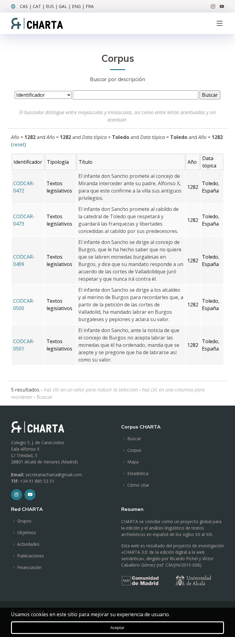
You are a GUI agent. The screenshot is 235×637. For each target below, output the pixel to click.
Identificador (27, 162)
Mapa (133, 462)
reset (18, 144)
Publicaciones (30, 556)
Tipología (58, 162)
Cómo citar (138, 485)
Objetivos (26, 532)
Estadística (137, 473)
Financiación (29, 567)
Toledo (210, 183)
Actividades (28, 544)
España (210, 190)
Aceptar (117, 627)
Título (85, 162)
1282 (192, 187)
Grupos (24, 521)
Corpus (134, 450)
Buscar (45, 397)
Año (192, 162)
